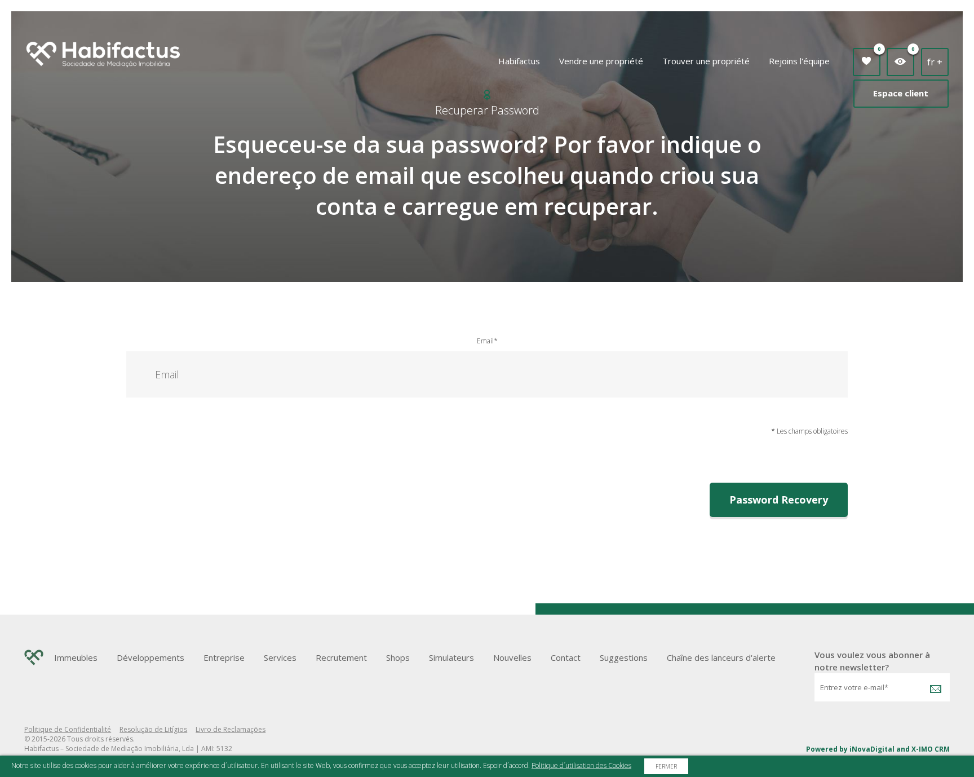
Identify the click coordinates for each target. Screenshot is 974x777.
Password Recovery (778, 499)
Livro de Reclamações (230, 729)
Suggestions (624, 657)
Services (280, 657)
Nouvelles (512, 657)
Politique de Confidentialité (67, 729)
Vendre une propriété (601, 61)
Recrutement (341, 657)
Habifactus (519, 61)
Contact (566, 657)
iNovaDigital (872, 749)
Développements (150, 657)
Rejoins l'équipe (799, 61)
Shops (398, 657)
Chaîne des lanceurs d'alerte (721, 657)
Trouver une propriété (706, 61)
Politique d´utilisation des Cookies (581, 765)
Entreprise (224, 657)
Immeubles (76, 657)
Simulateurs (451, 657)
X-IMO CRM (930, 749)
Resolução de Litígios (153, 729)
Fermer (666, 766)
